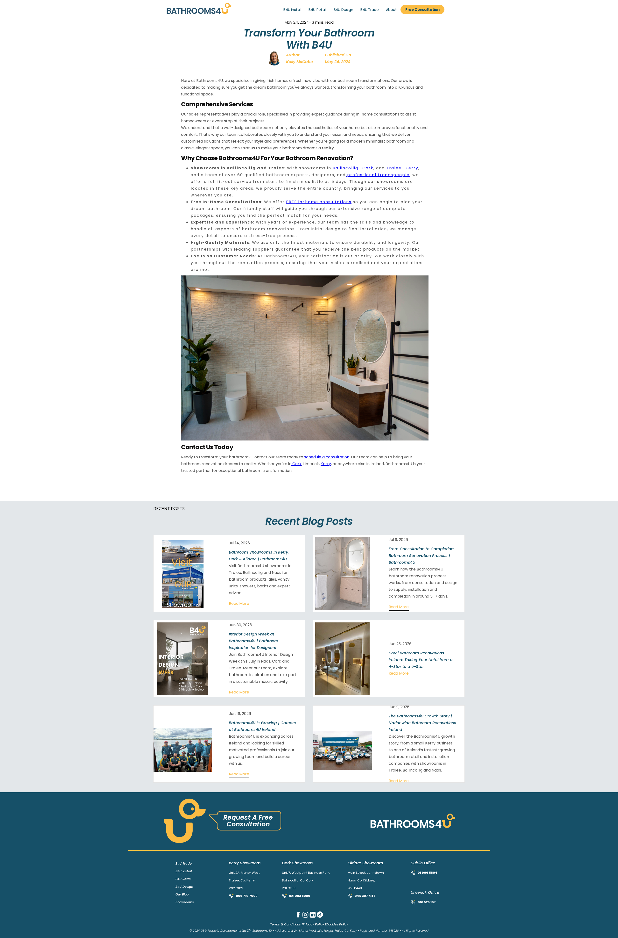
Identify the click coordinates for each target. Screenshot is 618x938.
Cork (296, 464)
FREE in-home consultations (318, 202)
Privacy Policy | (314, 924)
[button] (292, 9)
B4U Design (184, 887)
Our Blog (182, 894)
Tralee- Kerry (402, 168)
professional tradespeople (378, 175)
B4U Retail (183, 879)
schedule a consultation (326, 457)
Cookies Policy (337, 924)
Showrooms (185, 902)
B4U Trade (184, 863)
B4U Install (184, 871)
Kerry (326, 464)
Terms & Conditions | (286, 924)
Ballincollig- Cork (352, 168)
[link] (204, 9)
